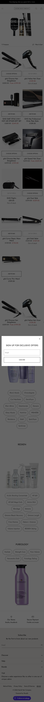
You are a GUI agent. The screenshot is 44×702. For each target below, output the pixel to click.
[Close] (39, 339)
